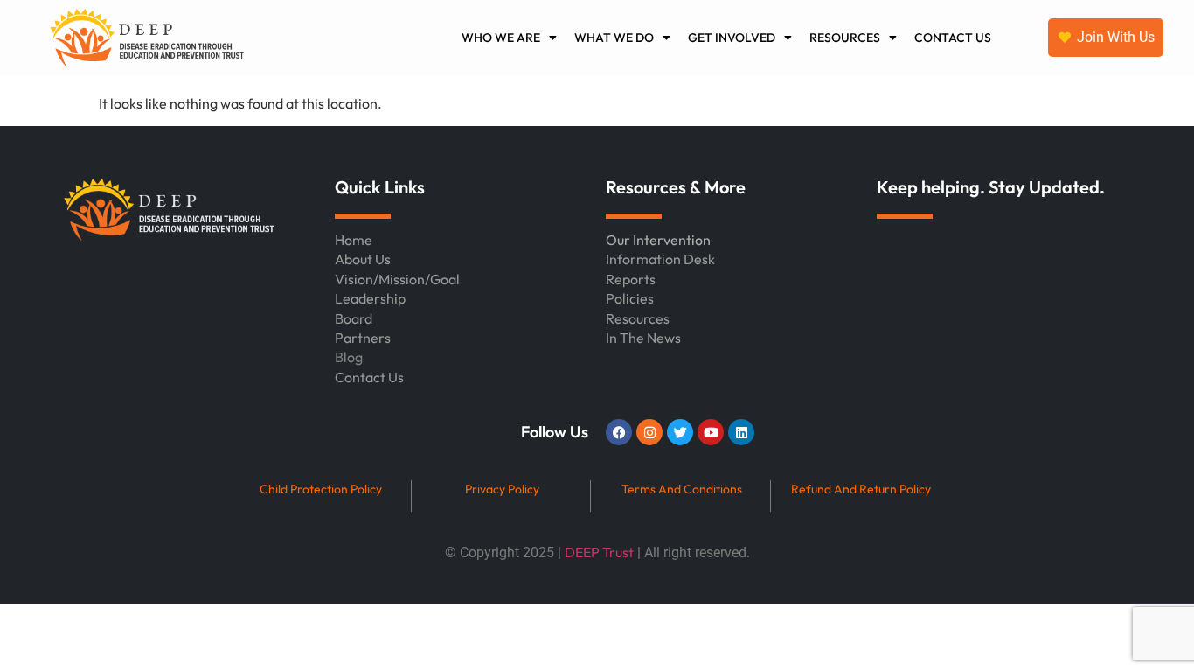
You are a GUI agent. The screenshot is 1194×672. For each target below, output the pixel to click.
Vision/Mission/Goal (397, 279)
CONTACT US (952, 38)
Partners (363, 337)
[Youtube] (711, 432)
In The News (643, 337)
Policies (630, 298)
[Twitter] (680, 432)
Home (353, 239)
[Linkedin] (741, 432)
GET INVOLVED (731, 38)
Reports (631, 279)
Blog (349, 357)
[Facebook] (619, 432)
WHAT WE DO (614, 38)
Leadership (370, 298)
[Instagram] (649, 432)
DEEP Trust (599, 552)
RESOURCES (844, 38)
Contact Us (369, 377)
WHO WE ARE (501, 38)
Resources (638, 318)
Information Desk (660, 259)
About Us (363, 259)
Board (353, 318)
